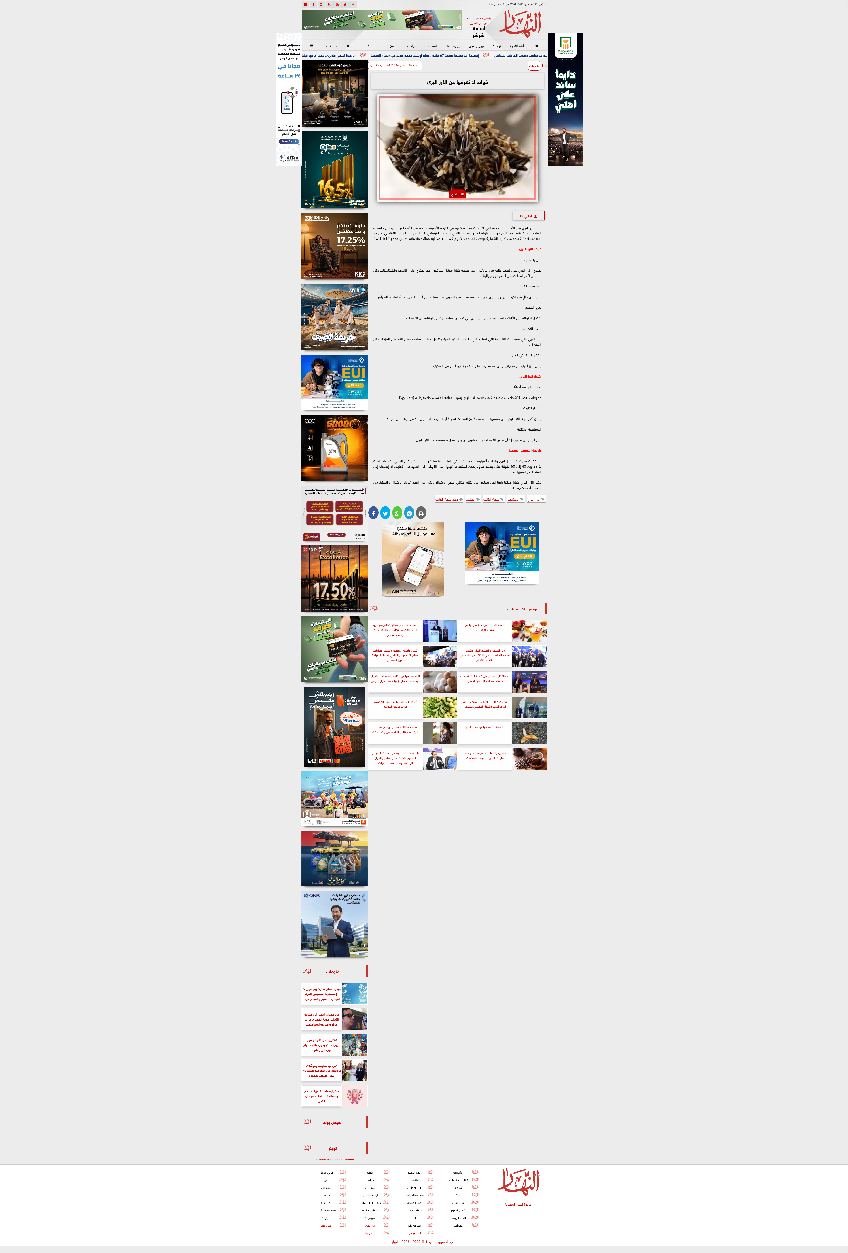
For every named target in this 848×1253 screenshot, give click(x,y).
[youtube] (337, 4)
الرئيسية (458, 1172)
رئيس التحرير (458, 1210)
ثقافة (371, 45)
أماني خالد (525, 216)
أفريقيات (370, 1217)
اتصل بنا (370, 1232)
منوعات (534, 65)
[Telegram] (409, 512)
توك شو (326, 1202)
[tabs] (305, 4)
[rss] (329, 4)
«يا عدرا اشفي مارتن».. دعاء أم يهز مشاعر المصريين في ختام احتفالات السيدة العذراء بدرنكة (404, 55)
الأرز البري (534, 499)
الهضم (471, 499)
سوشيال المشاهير (370, 1202)
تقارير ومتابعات (454, 45)
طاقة (414, 1217)
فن (392, 45)
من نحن (370, 1225)
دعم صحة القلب (447, 499)
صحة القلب (491, 499)
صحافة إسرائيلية (326, 1210)
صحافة (458, 1194)
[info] (313, 4)
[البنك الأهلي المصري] (289, 99)
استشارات (458, 1202)
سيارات (326, 1217)
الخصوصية (414, 1232)
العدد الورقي (458, 1217)
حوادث (411, 45)
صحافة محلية (414, 1210)
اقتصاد (432, 45)
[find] (321, 4)
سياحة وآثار (414, 1225)
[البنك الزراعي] (502, 553)
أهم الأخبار (516, 45)
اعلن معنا (325, 1225)
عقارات (458, 1225)
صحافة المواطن (414, 1194)
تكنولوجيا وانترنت (370, 1194)
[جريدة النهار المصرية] (382, 20)
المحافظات (351, 45)
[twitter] (345, 4)
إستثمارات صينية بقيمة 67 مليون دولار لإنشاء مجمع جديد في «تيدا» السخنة (538, 55)
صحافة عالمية (370, 1210)
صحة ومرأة (414, 1202)
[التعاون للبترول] (334, 448)
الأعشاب (514, 499)
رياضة (496, 45)
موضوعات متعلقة (522, 608)
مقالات (331, 45)
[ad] (334, 93)
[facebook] (353, 4)
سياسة (326, 1194)
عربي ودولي (476, 45)
